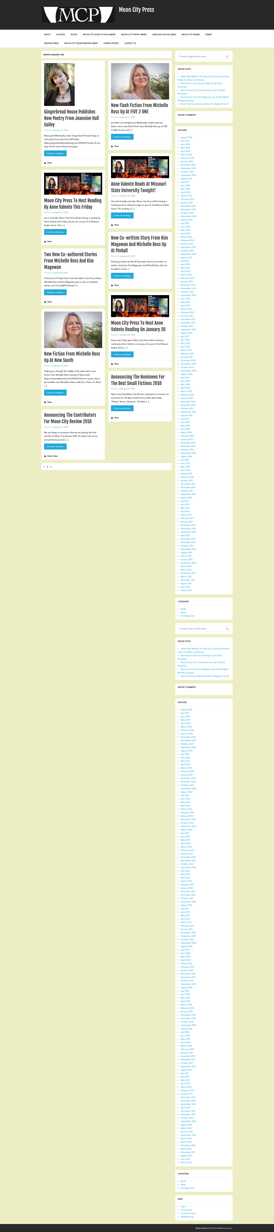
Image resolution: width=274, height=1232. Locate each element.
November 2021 (188, 322)
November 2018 (188, 446)
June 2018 (185, 463)
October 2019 (187, 408)
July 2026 (185, 140)
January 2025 (187, 202)
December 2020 (188, 360)
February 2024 (187, 240)
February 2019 (187, 435)
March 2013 (186, 569)
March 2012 (186, 576)
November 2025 (188, 168)
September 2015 (188, 549)
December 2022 (188, 284)
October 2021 (187, 326)
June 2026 (185, 144)
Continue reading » (55, 153)
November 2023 (188, 247)
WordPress (211, 1228)
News (49, 162)
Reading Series (51, 43)
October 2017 (187, 490)
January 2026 (187, 161)
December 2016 (188, 525)
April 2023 (186, 271)
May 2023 (185, 267)
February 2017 (187, 518)
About (47, 34)
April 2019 (185, 428)
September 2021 (188, 329)
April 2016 (185, 535)
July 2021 (185, 336)
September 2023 (188, 253)
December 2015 (188, 538)
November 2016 (188, 528)
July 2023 (185, 260)
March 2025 (186, 195)
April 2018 (185, 470)
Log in (183, 1206)
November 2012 (188, 573)
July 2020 (185, 377)
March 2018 (186, 473)
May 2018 (185, 466)
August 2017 (186, 497)
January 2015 (187, 559)
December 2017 (188, 483)
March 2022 (186, 308)
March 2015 (186, 555)
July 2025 (185, 181)
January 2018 (187, 480)
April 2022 (185, 305)
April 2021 (185, 346)
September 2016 (188, 531)
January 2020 (187, 398)
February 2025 (187, 199)
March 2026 (186, 154)
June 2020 (185, 380)
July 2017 (185, 501)
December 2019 (188, 401)
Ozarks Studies (111, 43)
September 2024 (188, 216)
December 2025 (188, 164)
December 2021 (188, 319)
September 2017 (188, 494)
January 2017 (187, 521)
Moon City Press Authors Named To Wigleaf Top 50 (204, 103)
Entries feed (186, 1209)
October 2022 (187, 291)
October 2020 (187, 367)
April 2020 (186, 387)
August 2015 (186, 552)
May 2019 (185, 425)
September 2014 (188, 562)
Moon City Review (191, 34)
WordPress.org (187, 1216)
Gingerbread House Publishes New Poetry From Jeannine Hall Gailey (71, 118)
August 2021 (186, 332)
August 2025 (186, 178)
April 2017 (185, 511)
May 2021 (185, 343)
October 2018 (187, 449)
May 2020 (185, 384)
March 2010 (186, 590)
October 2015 (187, 545)
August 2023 (187, 257)
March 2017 (186, 514)
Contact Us (130, 43)
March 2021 (186, 350)
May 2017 (185, 507)
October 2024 (187, 212)
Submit (208, 34)
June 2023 (185, 264)
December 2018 (188, 442)
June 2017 (185, 504)
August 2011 (186, 583)
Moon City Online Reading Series (81, 43)
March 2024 (186, 236)
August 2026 (187, 137)
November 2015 (188, 542)
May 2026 (185, 147)
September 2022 (188, 295)
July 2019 (185, 418)
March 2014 (186, 566)
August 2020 (187, 374)
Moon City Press (136, 9)
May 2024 (185, 229)
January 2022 (187, 315)
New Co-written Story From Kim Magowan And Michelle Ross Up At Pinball (139, 244)
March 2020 (186, 391)
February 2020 (187, 394)
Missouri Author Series (164, 34)
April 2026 (186, 151)
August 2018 (186, 456)
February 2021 (187, 353)
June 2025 (185, 185)
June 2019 (185, 422)
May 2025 (185, 188)
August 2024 (186, 219)
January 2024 (187, 243)
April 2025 (185, 192)
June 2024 (185, 226)
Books (74, 34)
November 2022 (188, 288)
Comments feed (188, 1213)
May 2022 (185, 302)
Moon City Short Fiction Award (99, 34)
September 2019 (188, 411)
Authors (60, 34)
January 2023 (187, 281)
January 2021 (187, 356)
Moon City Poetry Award (134, 34)
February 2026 (187, 157)
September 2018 (188, 453)
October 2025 (187, 171)
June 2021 (185, 339)
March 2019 (186, 432)
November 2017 (188, 487)
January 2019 (187, 439)
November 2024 (188, 209)
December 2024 (188, 205)
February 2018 (187, 477)
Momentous (226, 1228)
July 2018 (185, 459)
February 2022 (187, 312)
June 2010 (185, 586)
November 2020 (188, 363)
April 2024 (185, 233)
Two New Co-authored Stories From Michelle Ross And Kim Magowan (70, 261)
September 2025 (188, 175)
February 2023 (187, 278)
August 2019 (186, 415)
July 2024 (185, 223)
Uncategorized (187, 615)
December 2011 (188, 579)
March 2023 (186, 274)
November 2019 (188, 404)
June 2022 (185, 298)
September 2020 (188, 370)
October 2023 (187, 250)
